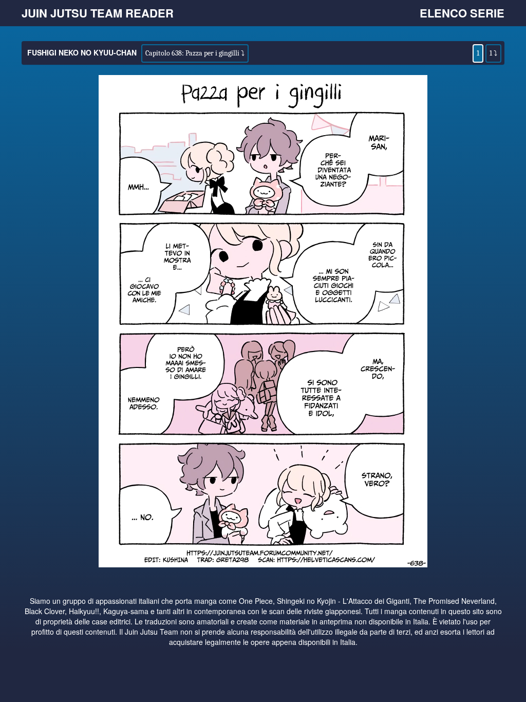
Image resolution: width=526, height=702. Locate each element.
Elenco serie (462, 13)
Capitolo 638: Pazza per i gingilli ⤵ (195, 53)
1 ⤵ (493, 53)
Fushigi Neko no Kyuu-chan (82, 52)
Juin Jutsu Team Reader (98, 13)
